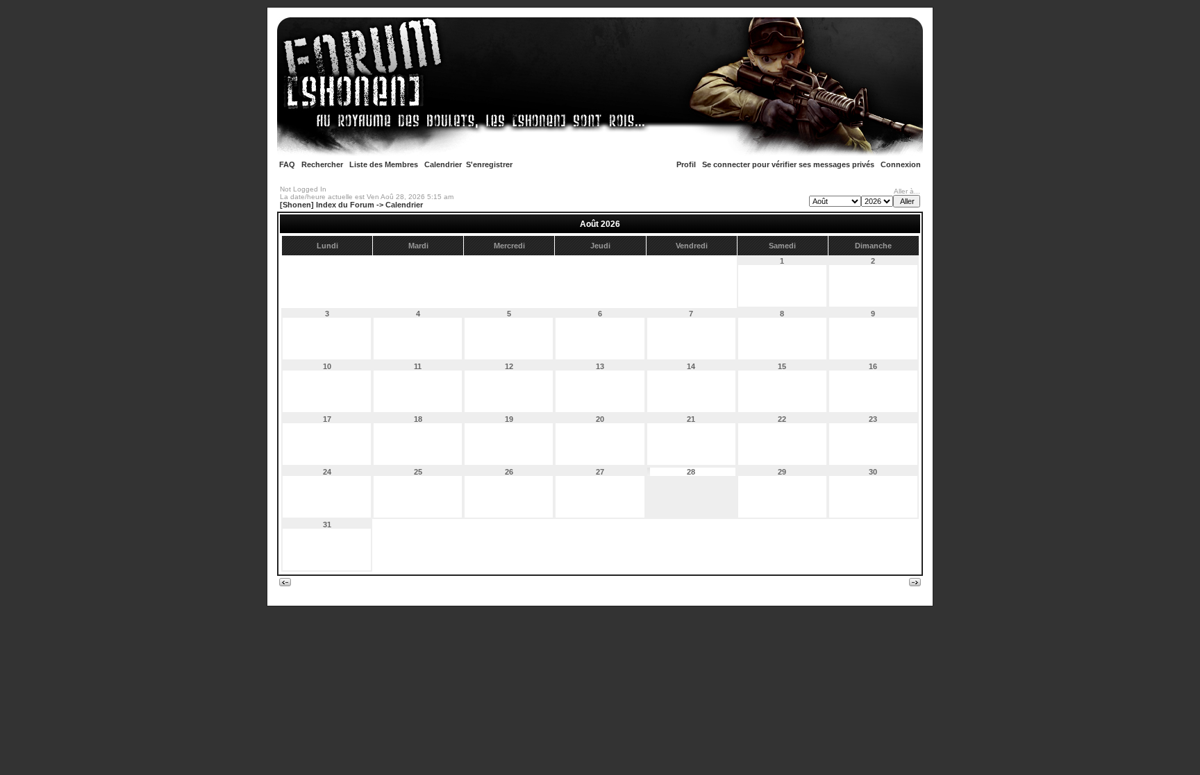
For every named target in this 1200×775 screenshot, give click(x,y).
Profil (686, 164)
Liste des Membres (383, 164)
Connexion (901, 164)
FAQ (287, 164)
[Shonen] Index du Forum (327, 205)
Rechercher (322, 164)
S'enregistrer (489, 164)
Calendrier (443, 164)
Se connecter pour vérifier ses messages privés (788, 164)
